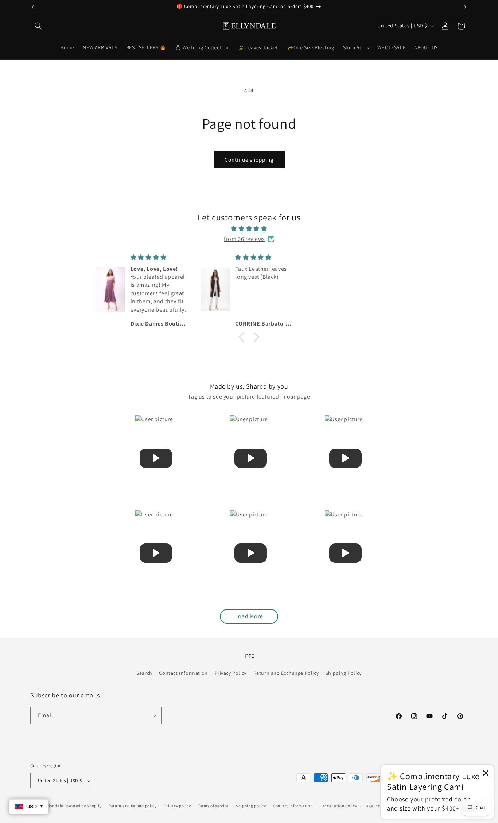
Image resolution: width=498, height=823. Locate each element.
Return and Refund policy (133, 805)
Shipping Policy (344, 673)
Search (144, 673)
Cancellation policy (338, 805)
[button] (38, 26)
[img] (249, 228)
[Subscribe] (153, 715)
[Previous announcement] (33, 7)
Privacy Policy (230, 673)
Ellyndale (54, 806)
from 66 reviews (244, 239)
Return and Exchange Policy (286, 673)
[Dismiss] (485, 773)
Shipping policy (251, 805)
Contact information (292, 805)
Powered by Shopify (83, 806)
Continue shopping (249, 159)
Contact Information (183, 673)
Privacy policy (177, 805)
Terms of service (213, 805)
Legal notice (376, 805)
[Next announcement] (465, 7)
